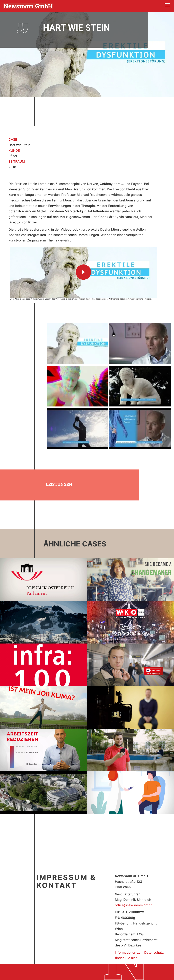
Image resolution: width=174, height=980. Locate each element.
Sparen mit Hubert (130, 744)
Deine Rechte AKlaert (43, 744)
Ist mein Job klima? (43, 702)
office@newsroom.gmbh (133, 905)
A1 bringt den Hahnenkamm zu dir (43, 617)
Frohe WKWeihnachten (130, 617)
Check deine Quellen (130, 702)
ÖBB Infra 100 (43, 659)
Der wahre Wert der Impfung (130, 787)
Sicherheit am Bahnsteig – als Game (130, 659)
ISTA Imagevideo (43, 787)
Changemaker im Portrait (130, 574)
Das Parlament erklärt (43, 574)
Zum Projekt (37, 583)
